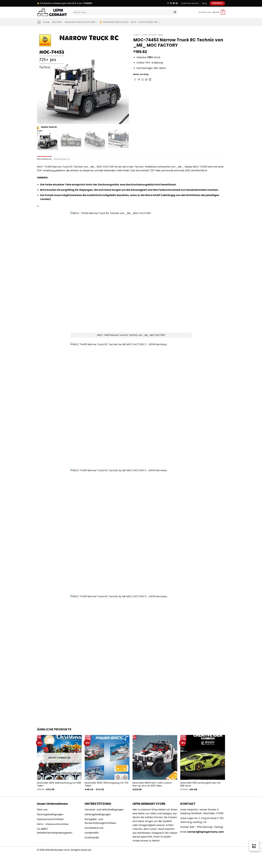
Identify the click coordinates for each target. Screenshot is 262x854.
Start (136, 34)
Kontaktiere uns (148, 22)
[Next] (123, 78)
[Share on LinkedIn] (150, 79)
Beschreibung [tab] (44, 159)
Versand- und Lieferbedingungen (104, 809)
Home (46, 22)
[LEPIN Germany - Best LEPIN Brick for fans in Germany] (52, 12)
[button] (254, 846)
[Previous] (42, 78)
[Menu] (39, 22)
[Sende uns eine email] (177, 3)
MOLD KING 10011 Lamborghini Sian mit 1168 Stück (200, 784)
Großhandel (92, 837)
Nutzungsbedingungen (50, 814)
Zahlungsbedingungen (98, 814)
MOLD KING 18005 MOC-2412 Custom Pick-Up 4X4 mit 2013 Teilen (152, 784)
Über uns (42, 809)
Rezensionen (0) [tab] (62, 159)
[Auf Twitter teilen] (139, 79)
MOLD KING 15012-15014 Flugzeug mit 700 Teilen (106, 784)
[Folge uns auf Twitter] (174, 3)
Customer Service (190, 3)
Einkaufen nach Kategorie (80, 22)
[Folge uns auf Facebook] (168, 3)
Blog (204, 3)
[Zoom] (41, 120)
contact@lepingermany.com (205, 831)
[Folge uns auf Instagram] (171, 3)
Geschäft (57, 22)
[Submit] (175, 12)
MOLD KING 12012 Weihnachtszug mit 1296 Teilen (59, 784)
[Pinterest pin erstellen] (146, 79)
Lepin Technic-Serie (153, 34)
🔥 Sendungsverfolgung (114, 22)
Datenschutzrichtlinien (50, 819)
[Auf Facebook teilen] (135, 79)
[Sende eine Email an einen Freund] (142, 79)
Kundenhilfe (92, 832)
